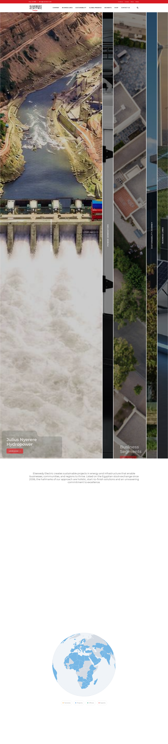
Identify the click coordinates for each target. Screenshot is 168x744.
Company (56, 7)
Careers (127, 1)
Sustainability (80, 7)
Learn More (57, 448)
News (132, 1)
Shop (116, 7)
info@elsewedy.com (45, 1)
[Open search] (137, 8)
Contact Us (125, 7)
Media (137, 1)
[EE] (36, 7)
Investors (120, 1)
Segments (108, 7)
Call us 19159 (32, 1)
